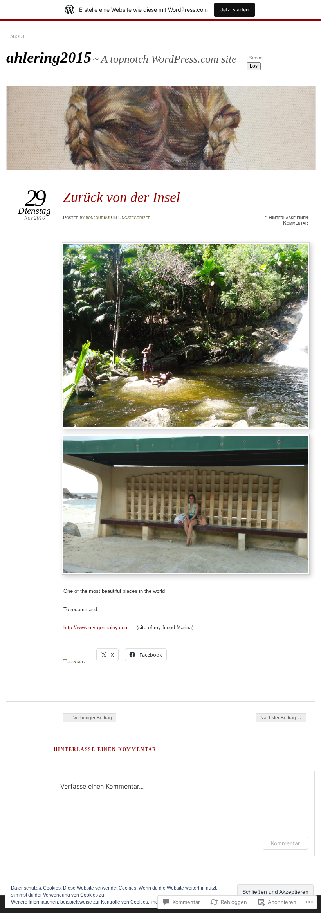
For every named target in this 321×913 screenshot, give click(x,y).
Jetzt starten (234, 10)
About (17, 36)
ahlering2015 (49, 57)
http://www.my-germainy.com (96, 627)
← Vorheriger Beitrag (89, 717)
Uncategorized (134, 217)
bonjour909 (99, 217)
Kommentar (285, 843)
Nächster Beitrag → (281, 717)
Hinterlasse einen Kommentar (288, 220)
